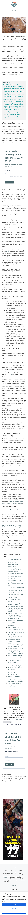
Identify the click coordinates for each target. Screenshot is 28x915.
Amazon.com (6, 877)
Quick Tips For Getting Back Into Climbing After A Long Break (15, 657)
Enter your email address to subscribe (12, 169)
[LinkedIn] (20, 724)
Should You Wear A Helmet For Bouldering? (15, 776)
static (10, 374)
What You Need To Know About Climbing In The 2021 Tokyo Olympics (15, 610)
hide (10, 82)
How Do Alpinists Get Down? (15, 686)
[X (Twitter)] (10, 724)
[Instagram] (12, 724)
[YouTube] (18, 724)
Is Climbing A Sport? (13, 568)
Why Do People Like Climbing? (15, 606)
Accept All (14, 904)
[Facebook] (8, 724)
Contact (14, 885)
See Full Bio (18, 719)
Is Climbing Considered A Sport (15, 594)
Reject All (14, 912)
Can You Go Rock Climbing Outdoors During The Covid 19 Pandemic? (15, 629)
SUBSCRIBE (9, 182)
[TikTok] (14, 724)
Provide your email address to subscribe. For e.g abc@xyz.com (13, 177)
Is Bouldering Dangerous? (10, 510)
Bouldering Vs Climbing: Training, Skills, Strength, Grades (14, 641)
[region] (14, 903)
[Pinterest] (16, 724)
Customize (14, 908)
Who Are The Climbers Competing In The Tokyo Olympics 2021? (14, 564)
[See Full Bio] (23, 719)
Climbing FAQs (7, 774)
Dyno (7, 251)
